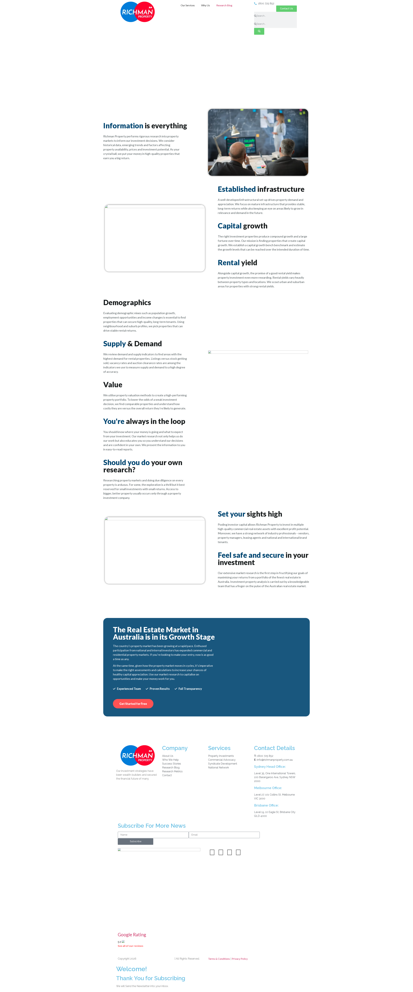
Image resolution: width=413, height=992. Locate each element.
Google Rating (132, 934)
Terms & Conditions (219, 958)
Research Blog (224, 5)
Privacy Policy (240, 958)
